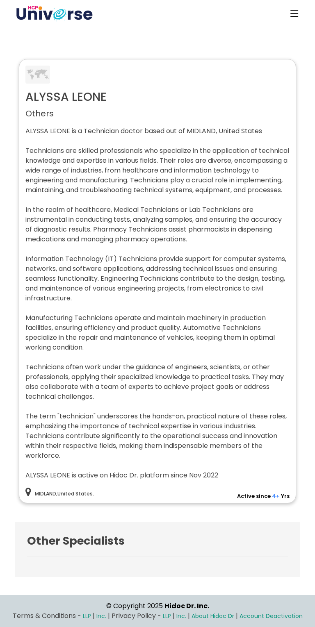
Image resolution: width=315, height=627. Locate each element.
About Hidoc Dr (213, 616)
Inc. (102, 616)
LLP (87, 616)
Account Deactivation (271, 616)
